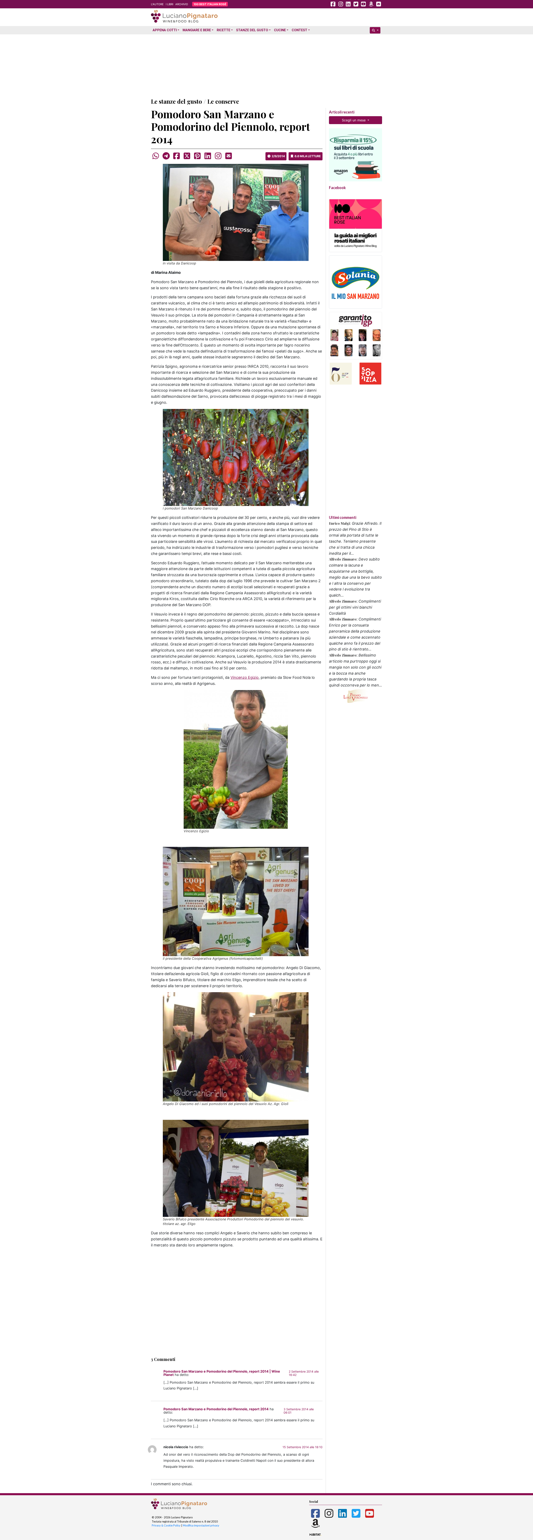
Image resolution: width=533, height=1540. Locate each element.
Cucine (280, 30)
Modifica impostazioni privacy (201, 1525)
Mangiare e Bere (197, 30)
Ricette (223, 30)
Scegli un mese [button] (354, 120)
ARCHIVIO (181, 4)
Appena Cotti (165, 30)
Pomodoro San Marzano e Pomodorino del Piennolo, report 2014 (216, 1409)
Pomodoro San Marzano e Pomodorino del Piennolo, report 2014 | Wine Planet (221, 1373)
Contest (299, 30)
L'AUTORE (157, 4)
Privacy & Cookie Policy (166, 1525)
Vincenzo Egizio (244, 677)
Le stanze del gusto (176, 101)
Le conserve (223, 101)
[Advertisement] (266, 65)
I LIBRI (169, 4)
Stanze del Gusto (252, 30)
